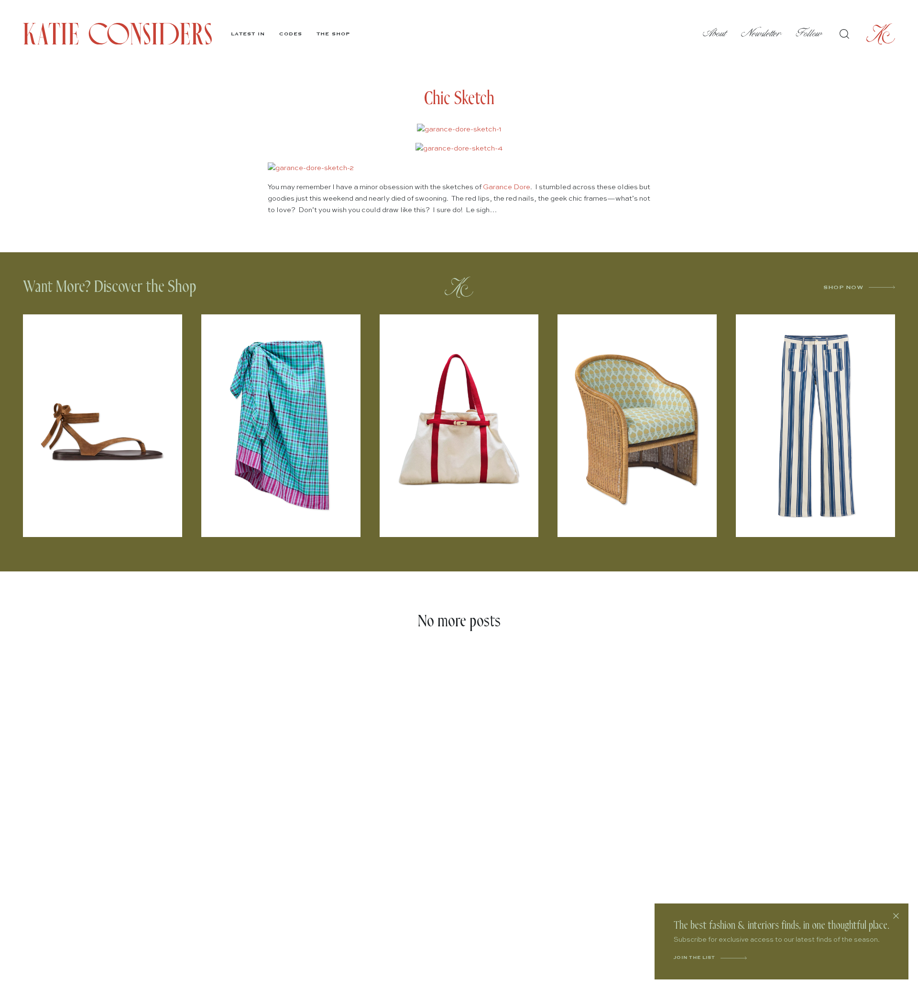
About (715, 33)
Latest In (248, 34)
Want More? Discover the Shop (110, 287)
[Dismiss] (896, 916)
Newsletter (761, 33)
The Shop (333, 34)
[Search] (844, 34)
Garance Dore (506, 187)
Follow (809, 33)
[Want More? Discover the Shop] (459, 287)
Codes (290, 34)
